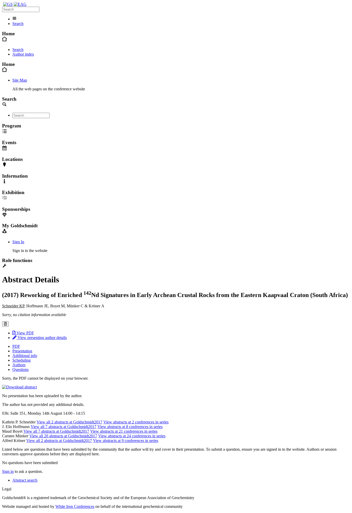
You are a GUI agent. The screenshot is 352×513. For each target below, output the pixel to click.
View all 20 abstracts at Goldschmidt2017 (63, 436)
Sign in (8, 471)
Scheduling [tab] (21, 360)
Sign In (18, 242)
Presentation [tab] (22, 351)
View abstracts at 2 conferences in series (136, 422)
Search (17, 23)
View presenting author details (41, 337)
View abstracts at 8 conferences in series (130, 426)
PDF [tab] (16, 346)
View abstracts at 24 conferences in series (131, 436)
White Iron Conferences (74, 506)
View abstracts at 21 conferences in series (123, 431)
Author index (23, 54)
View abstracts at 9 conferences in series (125, 440)
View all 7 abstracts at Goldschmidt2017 (63, 426)
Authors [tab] (19, 365)
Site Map (19, 80)
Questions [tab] (20, 369)
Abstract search (24, 480)
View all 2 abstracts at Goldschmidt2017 (69, 422)
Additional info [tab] (24, 355)
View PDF (24, 333)
